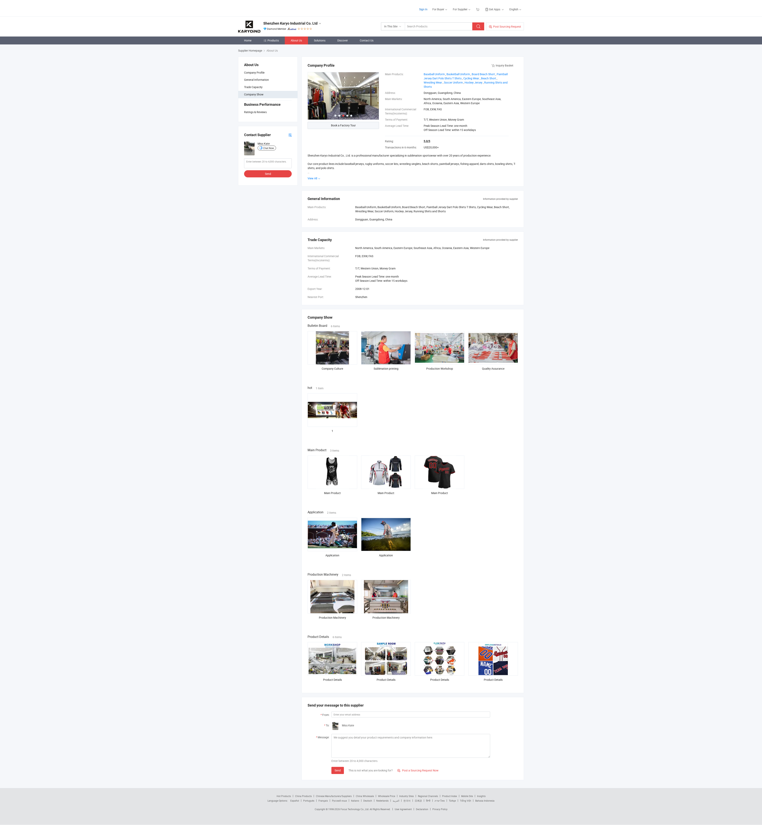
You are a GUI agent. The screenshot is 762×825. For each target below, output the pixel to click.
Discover (342, 40)
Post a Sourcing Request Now (418, 770)
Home (247, 40)
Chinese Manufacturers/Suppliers (334, 796)
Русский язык (339, 800)
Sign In (423, 9)
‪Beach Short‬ (488, 78)
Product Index (449, 796)
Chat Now (268, 148)
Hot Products (284, 796)
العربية (396, 800)
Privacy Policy (439, 809)
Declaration (422, 809)
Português (308, 800)
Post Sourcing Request (507, 26)
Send (268, 174)
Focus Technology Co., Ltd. (355, 809)
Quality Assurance (493, 368)
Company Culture (332, 368)
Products (273, 40)
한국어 (407, 800)
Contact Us (366, 40)
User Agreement (403, 809)
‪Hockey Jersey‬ (473, 82)
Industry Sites (406, 796)
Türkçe (452, 800)
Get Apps (494, 9)
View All (313, 178)
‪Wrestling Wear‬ (433, 82)
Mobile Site (467, 796)
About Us (296, 40)
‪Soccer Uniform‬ (453, 82)
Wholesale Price (386, 796)
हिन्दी (428, 800)
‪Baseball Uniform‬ (434, 74)
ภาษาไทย (440, 800)
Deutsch (367, 800)
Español (294, 800)
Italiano (355, 800)
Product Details (332, 680)
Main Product (332, 493)
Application (332, 555)
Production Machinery (332, 617)
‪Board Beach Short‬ (483, 74)
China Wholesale (365, 796)
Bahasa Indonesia (485, 800)
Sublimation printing (386, 368)
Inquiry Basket (504, 65)
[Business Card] (290, 135)
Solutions (319, 40)
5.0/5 (427, 141)
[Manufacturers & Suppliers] (263, 7)
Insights (481, 796)
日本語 (418, 800)
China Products (303, 796)
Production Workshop (439, 368)
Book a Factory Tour (343, 125)
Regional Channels (428, 796)
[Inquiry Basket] (478, 9)
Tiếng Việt (465, 800)
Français (323, 800)
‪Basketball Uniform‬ (458, 74)
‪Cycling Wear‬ (471, 78)
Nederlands (382, 800)
